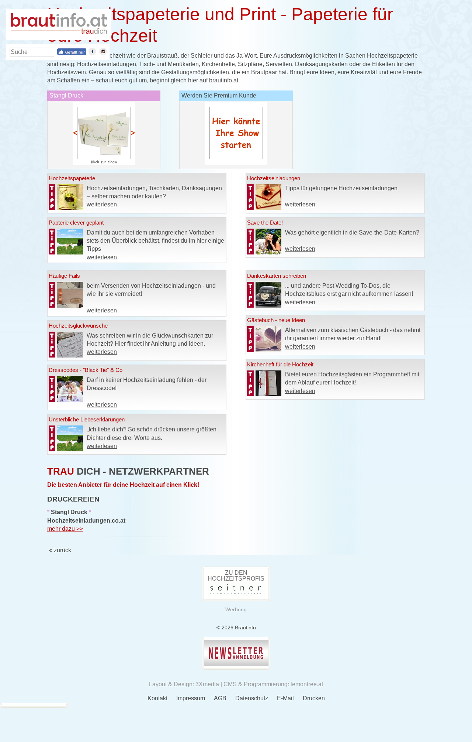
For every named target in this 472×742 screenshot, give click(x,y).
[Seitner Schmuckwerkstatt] (236, 594)
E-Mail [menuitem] (285, 698)
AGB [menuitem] (220, 698)
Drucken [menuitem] (314, 698)
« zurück (60, 550)
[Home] (58, 32)
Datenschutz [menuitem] (251, 698)
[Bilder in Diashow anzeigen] (104, 163)
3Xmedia (207, 684)
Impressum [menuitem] (190, 698)
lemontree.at (307, 684)
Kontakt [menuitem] (157, 698)
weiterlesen (102, 204)
